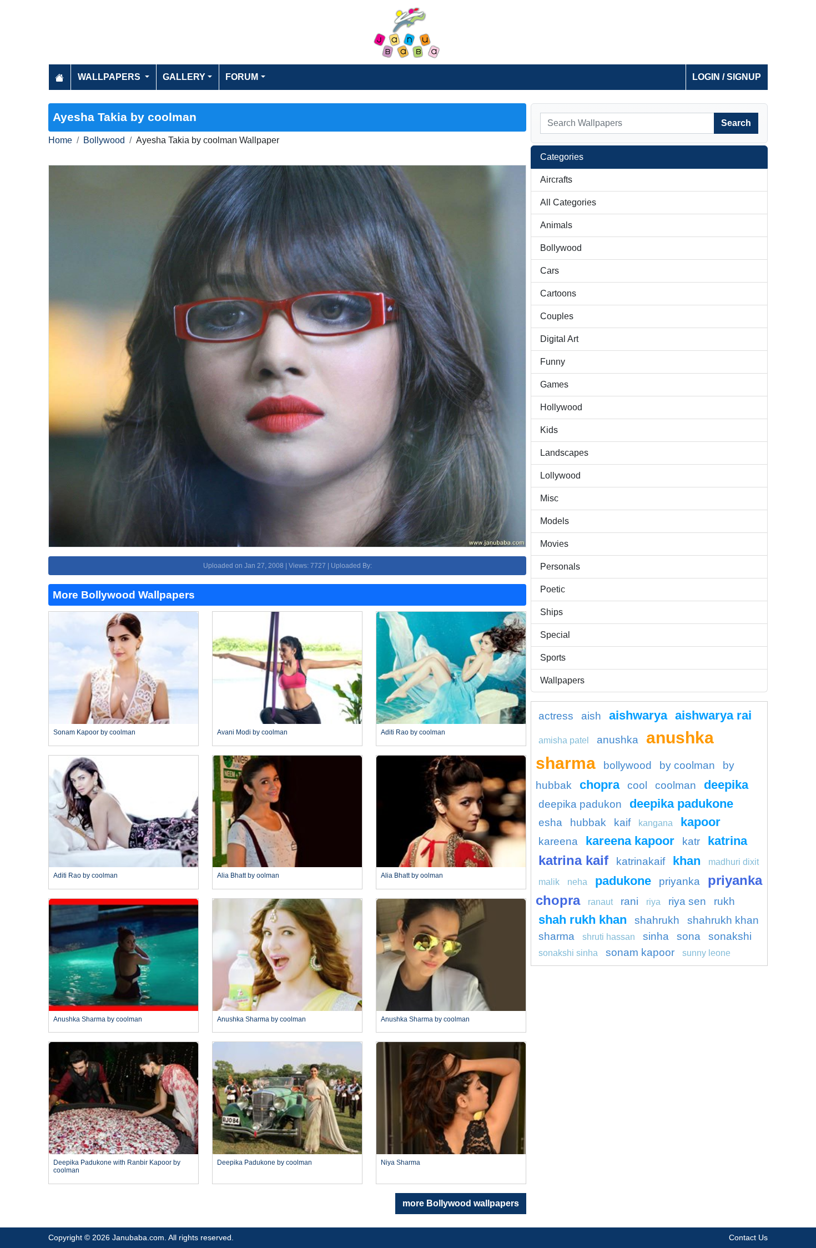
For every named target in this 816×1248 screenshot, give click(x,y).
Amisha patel (563, 740)
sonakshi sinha (568, 953)
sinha (656, 936)
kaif (622, 822)
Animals (556, 225)
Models (554, 521)
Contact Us (748, 1237)
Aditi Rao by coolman (413, 732)
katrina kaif (573, 860)
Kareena (558, 841)
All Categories (568, 202)
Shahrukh (656, 920)
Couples (556, 316)
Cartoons (558, 293)
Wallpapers (562, 680)
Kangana (655, 823)
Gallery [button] (184, 77)
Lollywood (560, 475)
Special (555, 635)
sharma (556, 936)
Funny (552, 361)
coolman (675, 785)
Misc (549, 498)
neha (577, 882)
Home (60, 140)
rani (629, 901)
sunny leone (706, 953)
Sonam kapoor (640, 952)
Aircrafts (556, 179)
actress (555, 716)
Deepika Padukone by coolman (264, 1162)
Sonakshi (730, 936)
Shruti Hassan (608, 937)
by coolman (687, 765)
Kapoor (701, 822)
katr (691, 841)
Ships (551, 612)
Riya (653, 902)
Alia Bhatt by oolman (248, 875)
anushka (617, 740)
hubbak (588, 822)
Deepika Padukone (681, 804)
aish (591, 716)
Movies (554, 543)
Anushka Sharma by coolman (97, 1019)
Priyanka (679, 881)
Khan (687, 861)
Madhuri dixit (733, 862)
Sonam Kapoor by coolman (94, 732)
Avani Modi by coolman (252, 732)
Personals (560, 566)
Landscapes (564, 452)
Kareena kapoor (630, 841)
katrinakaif (640, 861)
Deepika (726, 785)
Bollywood (104, 140)
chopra (599, 785)
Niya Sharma (400, 1162)
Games (554, 384)
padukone (623, 881)
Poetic (552, 589)
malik (549, 882)
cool (637, 785)
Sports (553, 657)
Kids (549, 430)
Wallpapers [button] (110, 77)
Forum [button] (241, 77)
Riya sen (687, 901)
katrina (727, 841)
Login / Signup (726, 77)
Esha (550, 822)
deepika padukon (580, 804)
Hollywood (561, 407)
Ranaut (600, 902)
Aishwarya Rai (713, 715)
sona (689, 936)
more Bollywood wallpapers (460, 1203)
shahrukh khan (723, 920)
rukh (724, 901)
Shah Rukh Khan (582, 920)
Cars (549, 270)
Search (736, 123)
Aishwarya (638, 715)
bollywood (627, 765)
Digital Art (559, 339)
